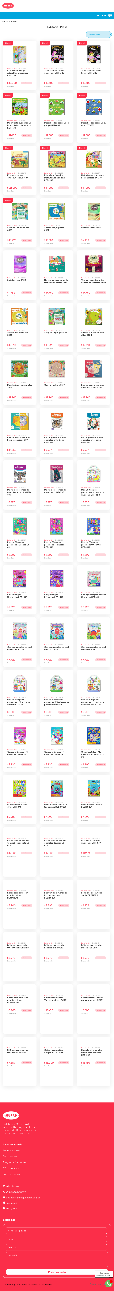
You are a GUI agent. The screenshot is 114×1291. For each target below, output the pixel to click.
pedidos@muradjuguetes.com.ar (22, 1197)
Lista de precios (11, 1174)
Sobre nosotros (11, 1150)
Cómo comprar (11, 1168)
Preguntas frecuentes (14, 1162)
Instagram (11, 1208)
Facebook (11, 1202)
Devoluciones (10, 1156)
